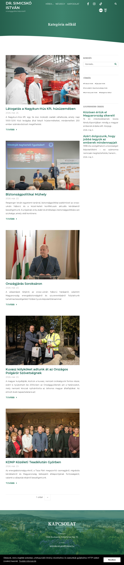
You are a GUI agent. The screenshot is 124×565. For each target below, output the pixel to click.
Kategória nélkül (105, 92)
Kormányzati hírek (90, 92)
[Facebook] (88, 4)
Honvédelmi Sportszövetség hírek (95, 88)
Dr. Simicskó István (19, 5)
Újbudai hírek (100, 83)
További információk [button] (27, 561)
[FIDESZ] (101, 10)
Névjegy (60, 4)
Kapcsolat (73, 4)
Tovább (11, 130)
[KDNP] (105, 10)
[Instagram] (94, 4)
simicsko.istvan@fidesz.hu (62, 546)
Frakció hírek (88, 83)
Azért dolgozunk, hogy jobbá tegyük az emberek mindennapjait (100, 139)
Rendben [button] (112, 560)
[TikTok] (101, 4)
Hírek (48, 5)
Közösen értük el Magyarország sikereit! (99, 114)
